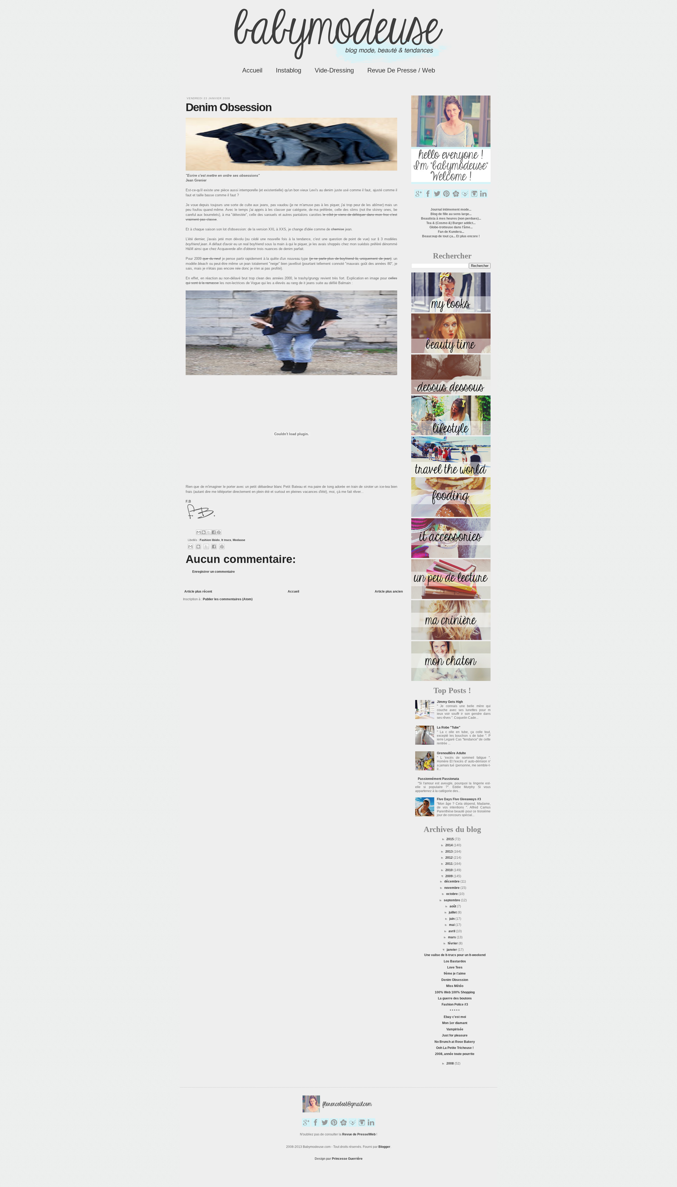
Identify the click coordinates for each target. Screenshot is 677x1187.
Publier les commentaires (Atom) (228, 599)
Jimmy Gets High (450, 702)
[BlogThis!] (203, 532)
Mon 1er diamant (454, 1023)
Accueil (252, 70)
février (453, 943)
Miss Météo (454, 986)
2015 (450, 839)
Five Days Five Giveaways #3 (459, 799)
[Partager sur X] (208, 532)
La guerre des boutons (455, 998)
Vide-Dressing (334, 70)
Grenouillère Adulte (451, 753)
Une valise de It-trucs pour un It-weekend (455, 955)
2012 (449, 857)
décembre (452, 881)
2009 (449, 876)
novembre (452, 888)
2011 (449, 864)
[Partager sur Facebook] (213, 532)
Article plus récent (198, 591)
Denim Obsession (454, 980)
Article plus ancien (389, 591)
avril (452, 931)
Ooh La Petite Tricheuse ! (455, 1048)
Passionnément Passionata (438, 779)
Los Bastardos (455, 961)
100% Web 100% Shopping (455, 992)
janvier (452, 950)
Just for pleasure (455, 1035)
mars (452, 937)
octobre (452, 894)
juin (452, 919)
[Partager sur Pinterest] (218, 532)
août (453, 906)
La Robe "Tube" (448, 727)
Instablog (288, 70)
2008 (450, 1063)
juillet (453, 912)
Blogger (384, 1147)
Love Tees (455, 967)
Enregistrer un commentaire (213, 572)
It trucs (226, 540)
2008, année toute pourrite (454, 1054)
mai (452, 925)
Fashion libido (210, 540)
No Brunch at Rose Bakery (454, 1042)
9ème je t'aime (455, 973)
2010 (449, 870)
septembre (452, 900)
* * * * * (455, 1011)
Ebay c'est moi (455, 1017)
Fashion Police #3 (455, 1004)
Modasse (239, 540)
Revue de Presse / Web (401, 70)
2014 (449, 845)
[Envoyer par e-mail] (198, 532)
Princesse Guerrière (347, 1159)
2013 (449, 851)
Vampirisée (454, 1029)
